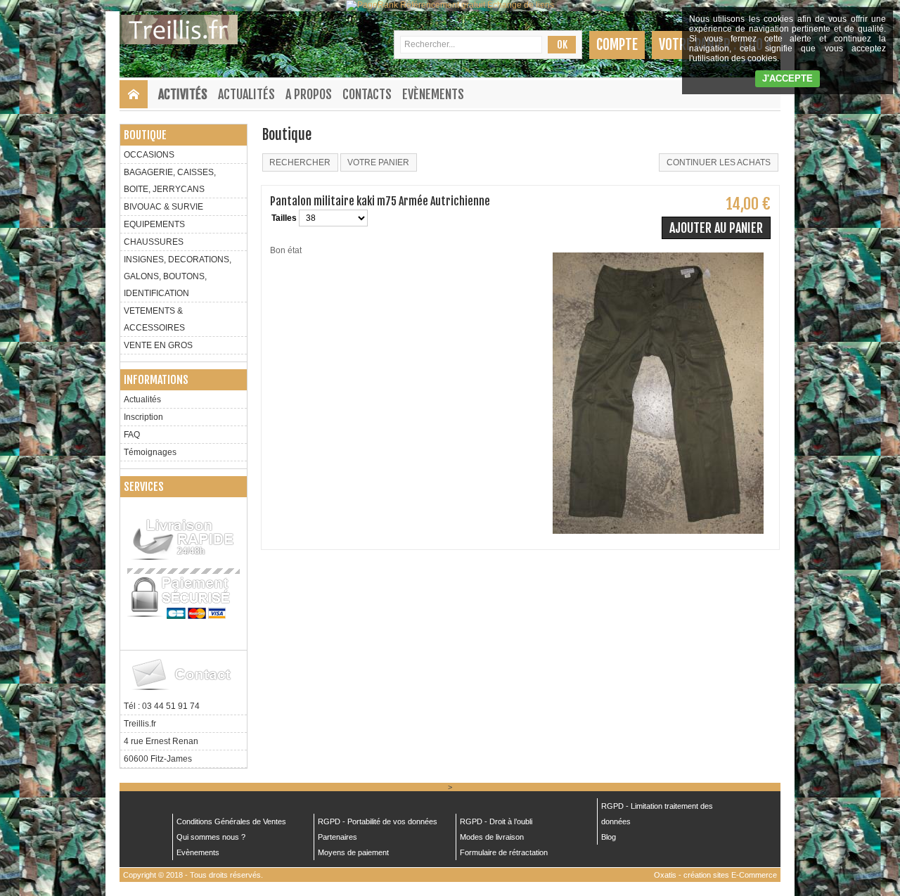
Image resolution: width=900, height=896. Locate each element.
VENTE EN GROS (158, 345)
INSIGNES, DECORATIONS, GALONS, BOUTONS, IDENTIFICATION (177, 276)
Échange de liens (520, 5)
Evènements (433, 94)
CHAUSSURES (154, 242)
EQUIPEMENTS (154, 224)
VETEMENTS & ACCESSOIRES (154, 319)
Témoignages (150, 452)
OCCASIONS (149, 155)
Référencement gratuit (442, 5)
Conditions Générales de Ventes (231, 821)
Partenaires (337, 837)
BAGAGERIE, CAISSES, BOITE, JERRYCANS (170, 180)
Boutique (145, 135)
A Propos (308, 94)
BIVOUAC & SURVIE (163, 207)
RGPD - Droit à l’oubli (496, 821)
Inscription (143, 417)
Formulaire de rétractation (504, 852)
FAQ (132, 435)
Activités (182, 94)
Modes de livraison (492, 837)
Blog (608, 837)
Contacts (367, 94)
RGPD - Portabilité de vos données (377, 821)
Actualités (246, 94)
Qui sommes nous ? (210, 837)
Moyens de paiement (353, 852)
